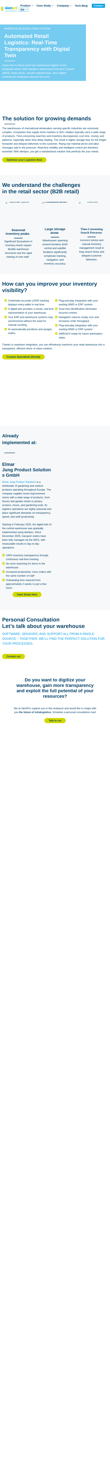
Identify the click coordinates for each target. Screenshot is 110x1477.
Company (63, 5)
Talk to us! (55, 720)
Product (25, 5)
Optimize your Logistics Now (24, 159)
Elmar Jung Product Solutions (19, 481)
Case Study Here (27, 594)
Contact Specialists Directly (23, 356)
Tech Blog (81, 5)
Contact (98, 5)
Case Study (43, 5)
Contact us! (13, 656)
